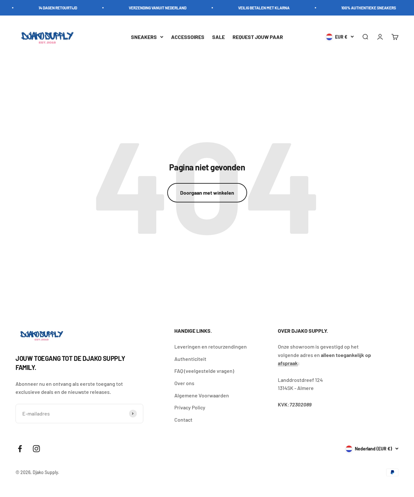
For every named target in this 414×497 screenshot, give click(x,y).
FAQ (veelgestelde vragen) (204, 371)
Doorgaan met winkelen (207, 192)
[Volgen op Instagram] (36, 448)
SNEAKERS (144, 37)
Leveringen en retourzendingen (210, 346)
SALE (218, 37)
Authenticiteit (190, 359)
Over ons (184, 383)
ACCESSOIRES (187, 37)
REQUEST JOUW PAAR (258, 37)
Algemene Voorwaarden (201, 395)
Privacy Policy (189, 407)
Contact (183, 419)
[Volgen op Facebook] (20, 448)
